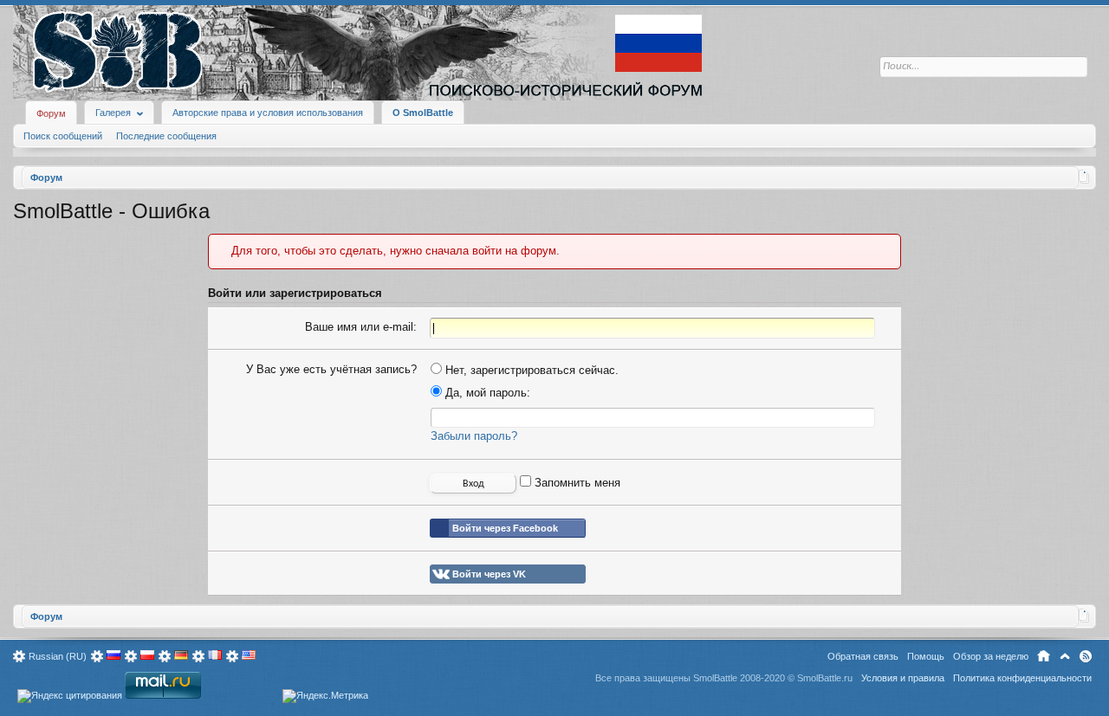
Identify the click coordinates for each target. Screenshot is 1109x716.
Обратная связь (862, 656)
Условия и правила (902, 678)
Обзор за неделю (990, 656)
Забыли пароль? (474, 435)
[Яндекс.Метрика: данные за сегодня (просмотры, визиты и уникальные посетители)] (325, 696)
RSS (1086, 656)
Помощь (925, 656)
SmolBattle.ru (825, 678)
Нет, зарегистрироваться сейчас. (530, 370)
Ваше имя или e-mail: (361, 326)
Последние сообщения (166, 136)
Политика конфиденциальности (1022, 678)
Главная (1043, 656)
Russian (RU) (58, 656)
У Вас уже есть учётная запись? (331, 369)
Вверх (1065, 656)
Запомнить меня (575, 482)
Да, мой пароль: (486, 392)
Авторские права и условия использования (267, 112)
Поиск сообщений (62, 136)
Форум (51, 113)
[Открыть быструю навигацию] (1084, 177)
